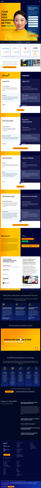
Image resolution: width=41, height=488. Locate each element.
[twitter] (10, 458)
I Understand (11, 486)
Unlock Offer (33, 35)
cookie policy (16, 482)
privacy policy (12, 482)
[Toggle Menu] (23, 1)
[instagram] (5, 458)
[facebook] (3, 458)
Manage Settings (4, 486)
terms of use (34, 30)
